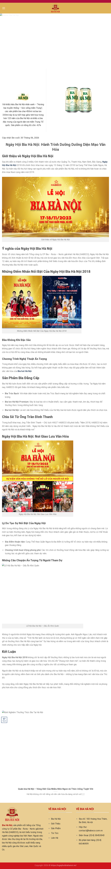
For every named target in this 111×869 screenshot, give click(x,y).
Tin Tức (54, 833)
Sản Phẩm (56, 828)
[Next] (105, 41)
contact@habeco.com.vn (91, 830)
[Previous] (5, 41)
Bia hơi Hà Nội (25, 371)
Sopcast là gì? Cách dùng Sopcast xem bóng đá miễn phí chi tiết (32, 693)
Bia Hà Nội (56, 819)
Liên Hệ (54, 838)
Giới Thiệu (55, 823)
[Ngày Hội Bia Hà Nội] (55, 8)
